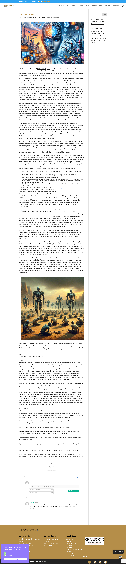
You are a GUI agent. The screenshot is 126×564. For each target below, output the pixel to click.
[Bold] (33, 486)
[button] (120, 558)
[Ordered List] (41, 486)
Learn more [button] (6, 551)
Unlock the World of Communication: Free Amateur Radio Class (97, 34)
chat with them (58, 143)
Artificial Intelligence (43, 69)
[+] (53, 486)
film (41, 143)
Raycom (32, 561)
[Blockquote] (45, 486)
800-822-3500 (29, 549)
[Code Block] (47, 486)
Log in (85, 556)
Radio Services (71, 6)
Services (69, 547)
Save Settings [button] (15, 559)
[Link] (49, 486)
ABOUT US (61, 6)
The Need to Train (96, 29)
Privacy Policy (70, 556)
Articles (94, 6)
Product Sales (84, 6)
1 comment (56, 17)
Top (51, 17)
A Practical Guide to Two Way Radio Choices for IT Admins (98, 40)
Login (77, 477)
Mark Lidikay (24, 17)
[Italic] (35, 486)
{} (50, 486)
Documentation (104, 6)
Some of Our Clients (72, 543)
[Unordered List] (43, 486)
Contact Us (33, 1)
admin (45, 561)
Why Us (68, 541)
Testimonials (70, 545)
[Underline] (37, 486)
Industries (116, 6)
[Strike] (39, 486)
